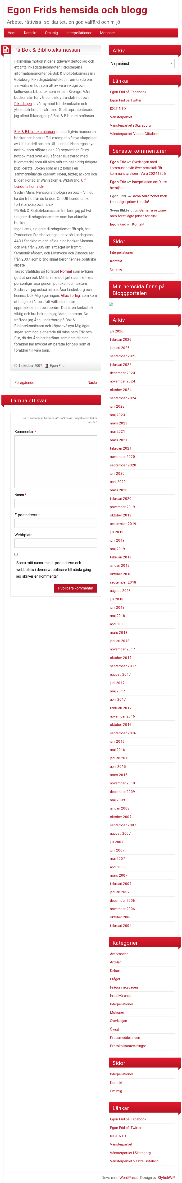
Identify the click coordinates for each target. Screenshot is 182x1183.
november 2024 (122, 381)
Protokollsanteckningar (128, 1046)
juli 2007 (116, 842)
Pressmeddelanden (125, 1038)
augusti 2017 (120, 674)
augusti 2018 (120, 591)
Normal (66, 271)
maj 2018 (117, 616)
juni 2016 (117, 741)
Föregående (24, 382)
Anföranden (119, 954)
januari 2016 (120, 758)
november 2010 (122, 783)
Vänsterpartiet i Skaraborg (130, 125)
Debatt (115, 971)
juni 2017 (117, 683)
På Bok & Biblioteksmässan (47, 50)
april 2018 (118, 624)
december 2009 (122, 792)
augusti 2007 (120, 833)
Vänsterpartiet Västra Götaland (134, 134)
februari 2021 (121, 448)
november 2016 (122, 716)
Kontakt (30, 33)
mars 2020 (118, 490)
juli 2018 (116, 599)
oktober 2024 (121, 390)
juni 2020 (117, 473)
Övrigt (114, 1029)
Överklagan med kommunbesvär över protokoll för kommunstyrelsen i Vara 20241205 (138, 168)
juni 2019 (117, 540)
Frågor (115, 979)
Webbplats (23, 535)
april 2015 (118, 766)
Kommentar (25, 431)
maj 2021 (117, 431)
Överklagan (118, 1021)
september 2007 (123, 825)
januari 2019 (120, 565)
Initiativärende (121, 996)
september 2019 (123, 524)
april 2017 (118, 699)
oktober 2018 (121, 574)
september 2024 (123, 398)
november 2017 (122, 649)
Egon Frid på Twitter (125, 100)
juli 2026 (116, 331)
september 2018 (123, 582)
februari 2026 (121, 339)
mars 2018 (118, 633)
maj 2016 (117, 750)
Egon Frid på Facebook (128, 92)
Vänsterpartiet (121, 117)
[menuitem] (11, 32)
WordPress (128, 1177)
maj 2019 (117, 549)
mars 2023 (118, 423)
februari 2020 (121, 499)
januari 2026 (120, 348)
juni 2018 (117, 607)
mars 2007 (118, 875)
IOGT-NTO (118, 108)
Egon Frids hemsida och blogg (77, 10)
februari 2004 (121, 926)
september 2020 (123, 465)
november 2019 (122, 507)
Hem (11, 33)
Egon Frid (57, 366)
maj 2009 (117, 800)
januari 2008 (120, 808)
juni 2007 (117, 850)
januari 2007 (120, 892)
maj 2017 (117, 691)
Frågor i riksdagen (124, 987)
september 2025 (123, 356)
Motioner (107, 33)
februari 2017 (121, 708)
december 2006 (122, 900)
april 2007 (118, 867)
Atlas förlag (70, 295)
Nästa (92, 382)
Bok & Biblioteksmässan (34, 131)
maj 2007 (117, 858)
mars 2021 (118, 440)
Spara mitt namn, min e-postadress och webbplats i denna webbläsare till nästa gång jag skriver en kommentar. (53, 570)
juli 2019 (116, 532)
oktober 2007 (121, 817)
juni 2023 (117, 406)
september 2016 (123, 733)
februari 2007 (121, 884)
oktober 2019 (121, 515)
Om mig (51, 33)
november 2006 (122, 909)
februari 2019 (121, 557)
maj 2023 (117, 415)
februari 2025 (121, 365)
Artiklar (115, 962)
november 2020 (122, 457)
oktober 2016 (121, 725)
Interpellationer (78, 33)
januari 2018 (120, 641)
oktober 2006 (121, 917)
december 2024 (122, 373)
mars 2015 (118, 775)
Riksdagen (23, 103)
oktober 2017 (121, 658)
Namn (20, 495)
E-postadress (27, 515)
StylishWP (166, 1177)
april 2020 (118, 482)
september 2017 (123, 666)
